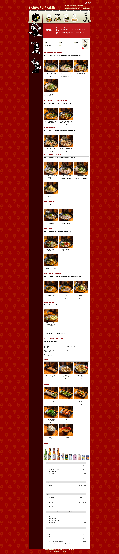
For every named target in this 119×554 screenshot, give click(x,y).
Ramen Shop (55, 549)
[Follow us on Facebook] (89, 3)
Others (78, 43)
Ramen (48, 43)
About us (61, 549)
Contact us (71, 549)
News (66, 549)
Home (46, 549)
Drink (62, 45)
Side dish (48, 45)
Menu (50, 549)
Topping (63, 43)
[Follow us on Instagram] (85, 3)
